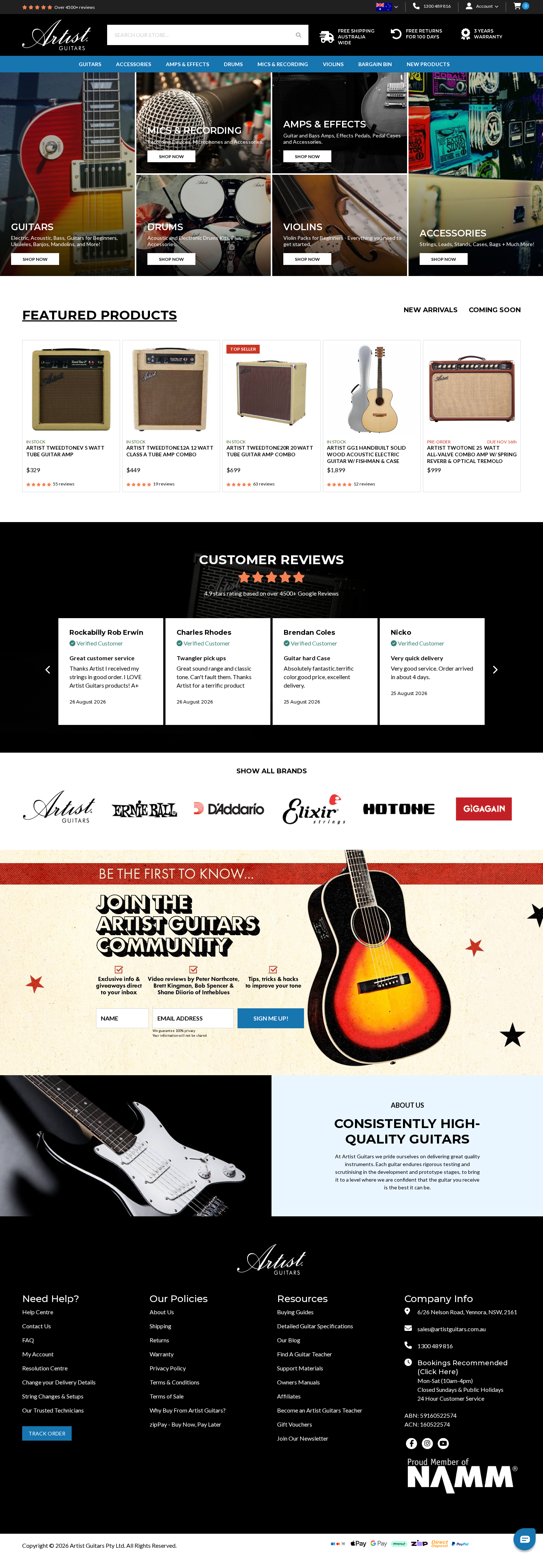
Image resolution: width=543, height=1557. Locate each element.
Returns (159, 1339)
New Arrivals (431, 310)
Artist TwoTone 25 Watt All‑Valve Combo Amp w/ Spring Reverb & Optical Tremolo (472, 454)
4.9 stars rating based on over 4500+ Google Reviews (271, 593)
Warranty (162, 1353)
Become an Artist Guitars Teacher (319, 1410)
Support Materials (300, 1368)
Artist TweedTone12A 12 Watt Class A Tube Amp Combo (170, 450)
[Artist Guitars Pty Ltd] (56, 34)
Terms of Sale (167, 1396)
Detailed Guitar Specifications (315, 1325)
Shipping (160, 1325)
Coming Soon (495, 310)
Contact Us (36, 1325)
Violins (333, 64)
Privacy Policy (168, 1368)
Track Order (46, 1433)
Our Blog (288, 1339)
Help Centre (37, 1311)
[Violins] (339, 225)
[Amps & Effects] (339, 122)
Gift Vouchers (294, 1424)
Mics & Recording (282, 64)
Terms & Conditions (174, 1382)
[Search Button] (298, 35)
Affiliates (289, 1396)
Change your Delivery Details (59, 1382)
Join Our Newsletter (302, 1438)
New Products (428, 64)
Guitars (90, 64)
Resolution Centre (45, 1368)
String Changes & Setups (52, 1396)
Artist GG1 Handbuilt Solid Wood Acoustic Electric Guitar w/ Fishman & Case (366, 454)
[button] (517, 6)
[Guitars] (67, 174)
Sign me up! (270, 1018)
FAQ (28, 1339)
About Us (162, 1311)
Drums (233, 64)
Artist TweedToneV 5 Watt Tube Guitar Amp (65, 450)
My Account (38, 1353)
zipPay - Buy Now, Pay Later (185, 1424)
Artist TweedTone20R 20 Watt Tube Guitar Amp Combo (269, 450)
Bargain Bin (375, 64)
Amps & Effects (187, 64)
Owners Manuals (298, 1382)
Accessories (133, 64)
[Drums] (203, 225)
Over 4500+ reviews (74, 7)
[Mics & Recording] (203, 122)
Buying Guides (295, 1311)
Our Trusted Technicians (53, 1410)
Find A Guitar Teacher (304, 1353)
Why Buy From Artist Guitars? (188, 1410)
